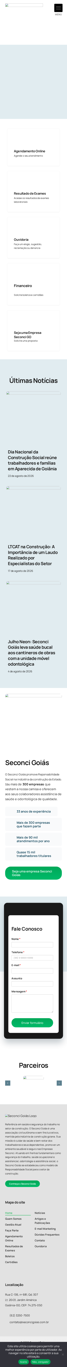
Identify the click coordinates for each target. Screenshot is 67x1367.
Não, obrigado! (40, 1361)
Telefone (18, 952)
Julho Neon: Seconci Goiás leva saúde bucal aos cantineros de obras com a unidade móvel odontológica (31, 652)
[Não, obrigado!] (62, 1354)
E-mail (16, 965)
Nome (16, 939)
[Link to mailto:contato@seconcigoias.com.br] (6, 1315)
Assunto (17, 978)
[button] (58, 8)
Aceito (23, 1361)
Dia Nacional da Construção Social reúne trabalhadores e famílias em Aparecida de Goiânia (32, 460)
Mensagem (19, 991)
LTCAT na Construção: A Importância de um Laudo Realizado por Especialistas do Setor (33, 555)
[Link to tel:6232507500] (6, 1322)
